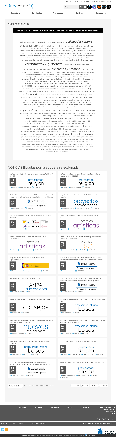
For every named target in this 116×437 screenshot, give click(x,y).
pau (66, 129)
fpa (53, 98)
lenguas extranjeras (31, 110)
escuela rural (26, 89)
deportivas (49, 79)
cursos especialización (29, 79)
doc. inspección (88, 79)
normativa (25, 116)
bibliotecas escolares (41, 53)
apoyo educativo (48, 48)
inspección (55, 103)
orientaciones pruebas (62, 123)
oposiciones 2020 (71, 121)
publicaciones (38, 139)
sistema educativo (66, 144)
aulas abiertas (39, 51)
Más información (91, 435)
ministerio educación (88, 111)
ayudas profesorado (78, 51)
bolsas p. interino (84, 53)
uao (86, 147)
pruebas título (26, 139)
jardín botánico (60, 107)
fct (23, 95)
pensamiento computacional (79, 129)
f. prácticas (84, 91)
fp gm (85, 95)
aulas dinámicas (50, 51)
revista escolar (54, 142)
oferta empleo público (65, 118)
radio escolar (50, 139)
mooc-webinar (38, 113)
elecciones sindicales (41, 86)
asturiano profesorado (83, 48)
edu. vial (43, 83)
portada (64, 131)
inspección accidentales (68, 103)
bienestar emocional (57, 53)
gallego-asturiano (76, 98)
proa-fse (50, 134)
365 (21, 42)
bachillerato (91, 51)
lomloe (47, 111)
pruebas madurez (87, 137)
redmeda (30, 142)
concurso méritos (83, 65)
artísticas (63, 48)
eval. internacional (25, 91)
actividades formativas (32, 45)
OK (86, 435)
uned (91, 147)
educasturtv (85, 83)
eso (33, 89)
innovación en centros (42, 103)
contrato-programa (47, 72)
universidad (57, 149)
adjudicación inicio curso (66, 46)
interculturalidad (85, 105)
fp (58, 95)
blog (73, 53)
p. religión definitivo (40, 129)
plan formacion (42, 131)
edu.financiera (52, 83)
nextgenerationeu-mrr (70, 113)
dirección (68, 79)
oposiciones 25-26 (47, 123)
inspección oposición (31, 105)
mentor (76, 111)
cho (69, 56)
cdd (61, 56)
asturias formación (26, 51)
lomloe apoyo (56, 111)
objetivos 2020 (31, 119)
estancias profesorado (68, 89)
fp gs (90, 95)
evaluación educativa (72, 91)
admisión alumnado (83, 46)
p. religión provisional (56, 129)
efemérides (27, 86)
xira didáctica (63, 152)
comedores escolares (42, 58)
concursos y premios (66, 69)
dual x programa (45, 81)
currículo (87, 77)
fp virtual (48, 98)
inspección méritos (84, 103)
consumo (36, 72)
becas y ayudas (27, 53)
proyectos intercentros (29, 137)
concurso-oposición (43, 70)
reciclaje (63, 139)
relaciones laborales (41, 142)
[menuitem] (68, 1)
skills (75, 144)
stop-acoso (89, 144)
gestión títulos (89, 98)
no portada (91, 113)
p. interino (86, 126)
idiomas (47, 100)
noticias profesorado (82, 115)
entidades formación (56, 86)
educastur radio (74, 83)
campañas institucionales (43, 56)
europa (89, 88)
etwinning (81, 89)
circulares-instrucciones (86, 56)
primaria (24, 134)
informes (87, 100)
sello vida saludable (28, 144)
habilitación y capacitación (34, 100)
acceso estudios (29, 42)
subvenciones (26, 147)
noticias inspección (65, 116)
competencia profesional (73, 60)
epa (66, 86)
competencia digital (83, 58)
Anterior (85, 385)
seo (49, 144)
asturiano (71, 48)
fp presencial (25, 98)
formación (32, 94)
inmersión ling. (28, 103)
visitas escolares (52, 152)
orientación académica (79, 123)
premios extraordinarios (85, 131)
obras (39, 119)
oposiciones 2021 (84, 121)
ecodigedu (61, 81)
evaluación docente (57, 91)
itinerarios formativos (45, 107)
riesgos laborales (67, 142)
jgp (68, 107)
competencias (88, 60)
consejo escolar (26, 72)
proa (44, 134)
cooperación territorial (34, 75)
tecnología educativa (44, 147)
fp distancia (72, 95)
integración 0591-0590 (59, 105)
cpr (44, 75)
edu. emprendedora (32, 83)
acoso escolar (41, 42)
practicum (72, 131)
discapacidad (76, 79)
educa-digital (63, 83)
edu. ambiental (71, 81)
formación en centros (48, 95)
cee (65, 56)
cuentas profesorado (46, 77)
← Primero (75, 385)
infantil (79, 100)
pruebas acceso (43, 137)
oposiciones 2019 (57, 121)
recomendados (73, 139)
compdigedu (70, 58)
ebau (54, 81)
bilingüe (68, 53)
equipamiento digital (76, 86)
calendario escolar (26, 56)
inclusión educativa (67, 100)
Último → (104, 385)
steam (81, 144)
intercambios (73, 105)
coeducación (29, 58)
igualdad (54, 100)
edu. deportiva (83, 81)
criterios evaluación (54, 75)
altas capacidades (29, 48)
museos (47, 113)
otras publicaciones (58, 126)
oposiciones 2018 (44, 121)
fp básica (63, 95)
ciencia (74, 56)
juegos (80, 107)
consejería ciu (88, 70)
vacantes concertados (69, 149)
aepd (93, 46)
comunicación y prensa (43, 63)
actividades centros (79, 41)
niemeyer (82, 113)
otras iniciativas (44, 126)
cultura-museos (77, 77)
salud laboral (83, 142)
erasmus (88, 86)
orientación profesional (30, 126)
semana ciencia (41, 144)
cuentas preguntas (30, 77)
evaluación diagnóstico (41, 91)
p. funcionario (72, 126)
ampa (39, 48)
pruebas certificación (58, 137)
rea (58, 139)
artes (57, 48)
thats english (56, 147)
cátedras (41, 79)
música (53, 113)
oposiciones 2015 (83, 119)
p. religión (29, 129)
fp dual (79, 95)
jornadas (73, 107)
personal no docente (28, 131)
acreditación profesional (56, 42)
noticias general (50, 115)
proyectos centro (88, 134)
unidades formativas (32, 149)
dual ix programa (32, 81)
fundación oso (64, 98)
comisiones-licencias (58, 58)
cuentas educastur (81, 75)
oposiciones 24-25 (33, 123)
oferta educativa (48, 119)
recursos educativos (86, 139)
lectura (86, 107)
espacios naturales (42, 89)
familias (92, 91)
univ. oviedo (45, 149)
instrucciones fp (45, 105)
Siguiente (94, 385)
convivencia (71, 72)
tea (34, 147)
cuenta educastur (68, 75)
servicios (55, 144)
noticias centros (36, 116)
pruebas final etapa (73, 137)
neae (59, 113)
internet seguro (31, 107)
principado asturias (34, 134)
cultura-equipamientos (62, 77)
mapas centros (67, 111)
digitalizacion (58, 79)
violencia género (84, 149)
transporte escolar (68, 147)
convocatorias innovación (85, 72)
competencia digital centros (53, 60)
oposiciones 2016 (31, 121)
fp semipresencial (37, 98)
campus (56, 56)
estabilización (54, 89)
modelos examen (26, 113)
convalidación (60, 72)
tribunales (80, 147)
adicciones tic (51, 46)
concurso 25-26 (70, 65)
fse (57, 98)
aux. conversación (64, 51)
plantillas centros (54, 131)
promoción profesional (67, 134)
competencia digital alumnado (32, 60)
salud (76, 142)
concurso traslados (28, 70)
